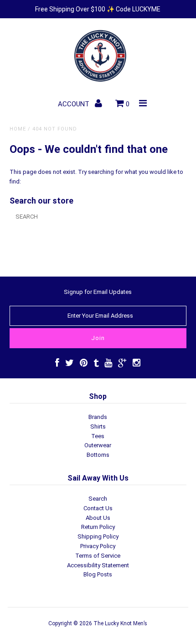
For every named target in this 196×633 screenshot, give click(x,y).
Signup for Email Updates (98, 291)
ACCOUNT (74, 104)
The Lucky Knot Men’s (120, 623)
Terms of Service (97, 555)
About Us (98, 517)
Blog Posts (97, 574)
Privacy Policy (97, 546)
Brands (97, 416)
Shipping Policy (98, 536)
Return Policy (98, 526)
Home (18, 129)
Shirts (98, 426)
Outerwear (97, 445)
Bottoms (98, 454)
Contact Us (98, 508)
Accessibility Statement (98, 565)
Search (97, 498)
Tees (97, 436)
